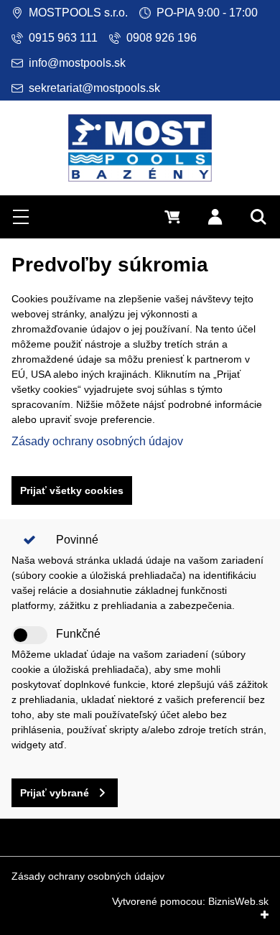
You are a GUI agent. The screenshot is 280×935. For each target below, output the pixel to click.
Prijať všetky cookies (71, 490)
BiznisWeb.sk (238, 901)
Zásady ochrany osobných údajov (97, 441)
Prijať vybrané (54, 793)
